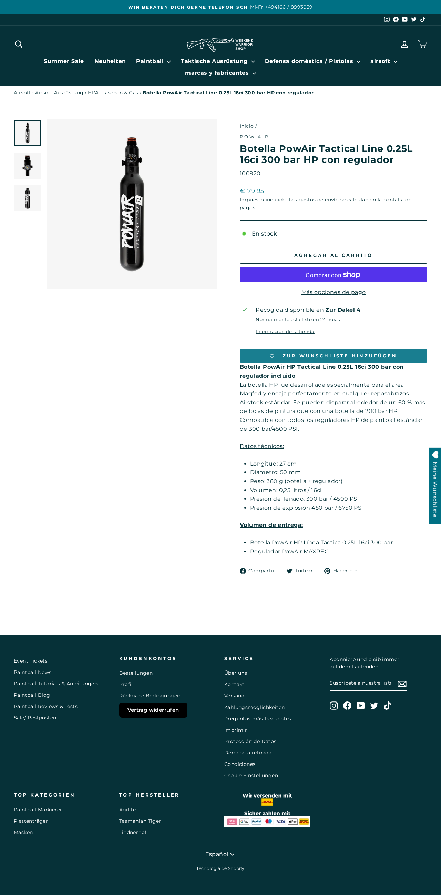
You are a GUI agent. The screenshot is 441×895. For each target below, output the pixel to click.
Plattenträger (31, 821)
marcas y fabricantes (217, 73)
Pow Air (254, 136)
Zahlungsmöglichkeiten (254, 707)
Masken (23, 832)
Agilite (127, 809)
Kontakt (234, 684)
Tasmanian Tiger (140, 821)
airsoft (381, 61)
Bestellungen (136, 673)
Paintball (150, 61)
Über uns (235, 673)
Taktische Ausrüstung (215, 61)
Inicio (247, 126)
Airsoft (22, 92)
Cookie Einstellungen (251, 775)
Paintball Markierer (38, 809)
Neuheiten (110, 61)
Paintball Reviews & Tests (46, 706)
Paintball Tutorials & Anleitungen (56, 683)
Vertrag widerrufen (153, 710)
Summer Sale (64, 61)
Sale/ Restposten (35, 717)
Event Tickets (31, 661)
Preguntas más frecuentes (257, 718)
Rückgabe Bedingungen (150, 695)
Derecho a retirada (247, 753)
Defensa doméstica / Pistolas (310, 61)
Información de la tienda (285, 331)
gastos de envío (319, 199)
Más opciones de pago (333, 292)
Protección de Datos (250, 741)
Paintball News (33, 672)
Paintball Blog (32, 695)
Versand (234, 695)
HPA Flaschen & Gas (113, 92)
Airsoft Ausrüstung (59, 92)
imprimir (235, 730)
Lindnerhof (133, 832)
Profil (126, 684)
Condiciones (239, 764)
